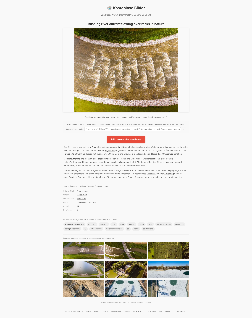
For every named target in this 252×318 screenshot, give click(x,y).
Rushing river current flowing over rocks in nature (106, 117)
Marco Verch (136, 117)
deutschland (148, 229)
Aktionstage (116, 311)
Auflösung (169, 173)
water (136, 229)
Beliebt (88, 311)
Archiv (111, 302)
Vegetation (110, 150)
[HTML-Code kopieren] (184, 129)
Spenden (127, 311)
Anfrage (148, 124)
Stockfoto (151, 173)
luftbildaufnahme (164, 224)
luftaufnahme (96, 229)
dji (85, 229)
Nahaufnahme (73, 158)
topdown (92, 224)
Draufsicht (97, 147)
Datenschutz (169, 311)
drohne (132, 224)
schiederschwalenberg (74, 224)
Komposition (146, 162)
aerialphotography (72, 229)
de (128, 229)
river (150, 224)
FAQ (160, 311)
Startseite (104, 302)
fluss (122, 224)
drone (141, 224)
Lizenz (181, 124)
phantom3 (179, 224)
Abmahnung (151, 311)
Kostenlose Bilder (129, 8)
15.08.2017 (81, 199)
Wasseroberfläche (118, 147)
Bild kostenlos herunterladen (126, 139)
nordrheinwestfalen (114, 229)
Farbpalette (69, 154)
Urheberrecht (138, 311)
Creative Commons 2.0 (157, 117)
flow (114, 224)
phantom (103, 224)
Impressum (181, 311)
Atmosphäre (167, 154)
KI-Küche (104, 311)
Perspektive (102, 158)
